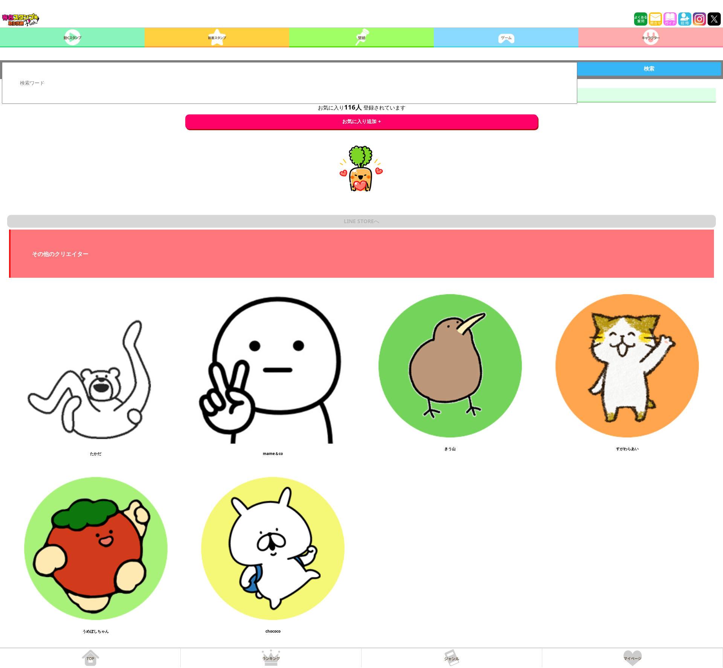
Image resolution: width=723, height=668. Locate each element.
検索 (649, 68)
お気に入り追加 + (361, 121)
